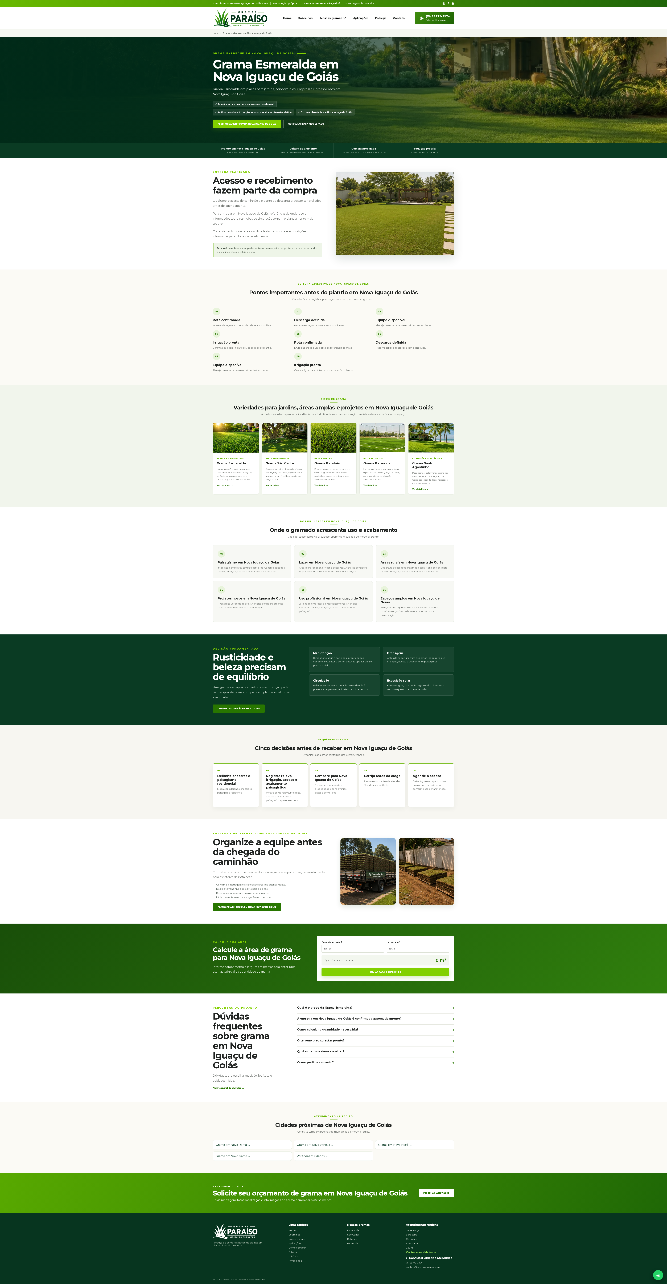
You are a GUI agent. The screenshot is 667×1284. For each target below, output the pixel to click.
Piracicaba (412, 1243)
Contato (399, 18)
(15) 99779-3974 (414, 1262)
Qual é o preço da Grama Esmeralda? (324, 1007)
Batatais (351, 1239)
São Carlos (353, 1234)
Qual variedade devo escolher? (320, 1051)
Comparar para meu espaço (306, 124)
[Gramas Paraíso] (243, 18)
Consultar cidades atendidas (430, 1258)
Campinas (411, 1239)
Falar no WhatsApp (436, 1193)
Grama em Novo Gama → (233, 1156)
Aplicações (361, 18)
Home (287, 18)
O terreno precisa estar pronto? (320, 1040)
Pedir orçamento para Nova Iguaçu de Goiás (246, 124)
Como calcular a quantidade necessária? (327, 1029)
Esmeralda (353, 1230)
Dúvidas (293, 1256)
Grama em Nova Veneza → (315, 1144)
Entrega (380, 18)
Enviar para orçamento (385, 972)
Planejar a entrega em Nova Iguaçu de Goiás (247, 907)
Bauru (409, 1247)
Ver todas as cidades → (312, 1156)
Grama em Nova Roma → (233, 1144)
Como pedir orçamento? (315, 1062)
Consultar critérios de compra (238, 708)
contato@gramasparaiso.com (423, 1267)
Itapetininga (412, 1230)
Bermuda (352, 1243)
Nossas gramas (331, 18)
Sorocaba (411, 1234)
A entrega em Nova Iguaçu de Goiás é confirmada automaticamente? (349, 1018)
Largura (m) (393, 942)
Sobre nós (305, 18)
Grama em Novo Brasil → (395, 1144)
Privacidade (295, 1260)
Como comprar (297, 1247)
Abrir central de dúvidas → (228, 1088)
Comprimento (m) (332, 942)
